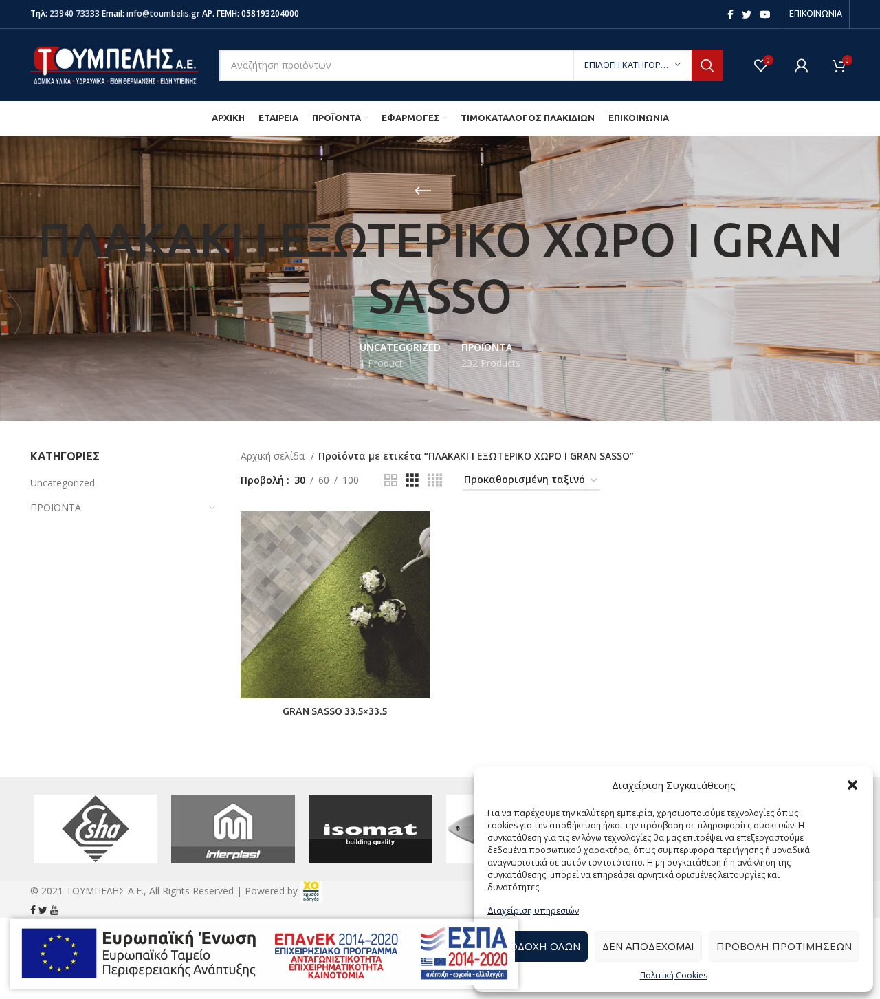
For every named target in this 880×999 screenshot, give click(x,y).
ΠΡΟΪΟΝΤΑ (55, 507)
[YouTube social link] (765, 14)
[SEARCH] (707, 65)
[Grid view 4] (435, 480)
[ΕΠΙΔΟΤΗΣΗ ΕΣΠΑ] (264, 953)
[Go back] (423, 191)
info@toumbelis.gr (163, 13)
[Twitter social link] (747, 14)
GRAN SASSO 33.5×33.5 (335, 711)
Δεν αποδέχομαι (648, 946)
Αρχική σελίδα (274, 455)
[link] (311, 890)
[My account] (801, 65)
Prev (48, 829)
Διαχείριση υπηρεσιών (533, 910)
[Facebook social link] (730, 14)
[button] (852, 785)
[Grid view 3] (412, 480)
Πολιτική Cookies (673, 975)
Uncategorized (62, 482)
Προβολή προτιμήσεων (784, 946)
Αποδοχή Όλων (537, 946)
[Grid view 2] (390, 480)
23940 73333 (75, 13)
